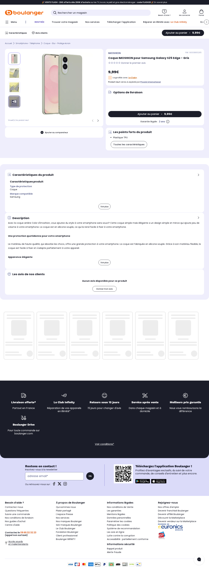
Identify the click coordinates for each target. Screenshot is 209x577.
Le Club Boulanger (65, 528)
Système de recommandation (123, 528)
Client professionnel (67, 535)
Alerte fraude (114, 552)
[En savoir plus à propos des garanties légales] (168, 121)
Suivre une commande (17, 514)
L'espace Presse (64, 514)
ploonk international (150, 82)
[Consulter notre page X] (59, 485)
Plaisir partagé (63, 510)
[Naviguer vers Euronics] (181, 527)
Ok (90, 476)
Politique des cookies (118, 524)
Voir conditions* (104, 444)
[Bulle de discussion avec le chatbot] (199, 559)
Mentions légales (116, 514)
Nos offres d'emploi (168, 507)
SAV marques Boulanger (69, 524)
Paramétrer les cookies (119, 521)
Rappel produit (115, 548)
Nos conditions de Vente (120, 507)
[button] (206, 22)
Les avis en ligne (115, 532)
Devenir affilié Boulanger (171, 514)
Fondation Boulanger (67, 532)
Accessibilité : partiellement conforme (127, 539)
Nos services (62, 517)
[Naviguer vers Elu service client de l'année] (181, 535)
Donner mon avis (104, 289)
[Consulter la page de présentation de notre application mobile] (142, 481)
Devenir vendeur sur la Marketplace (177, 521)
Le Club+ (132, 77)
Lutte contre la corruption (121, 535)
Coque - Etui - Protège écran (57, 43)
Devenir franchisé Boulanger (173, 510)
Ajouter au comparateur (56, 132)
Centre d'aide (12, 524)
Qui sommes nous (66, 507)
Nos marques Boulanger (69, 521)
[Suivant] (98, 120)
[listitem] (14, 73)
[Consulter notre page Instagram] (65, 485)
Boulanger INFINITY (66, 539)
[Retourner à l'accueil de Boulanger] (24, 12)
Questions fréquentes (17, 510)
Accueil (8, 43)
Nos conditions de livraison (19, 517)
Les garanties (114, 510)
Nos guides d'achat (15, 521)
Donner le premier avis (133, 63)
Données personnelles (119, 517)
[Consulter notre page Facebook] (54, 485)
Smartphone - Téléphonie (28, 43)
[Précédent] (93, 120)
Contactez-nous (14, 507)
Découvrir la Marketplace (171, 517)
